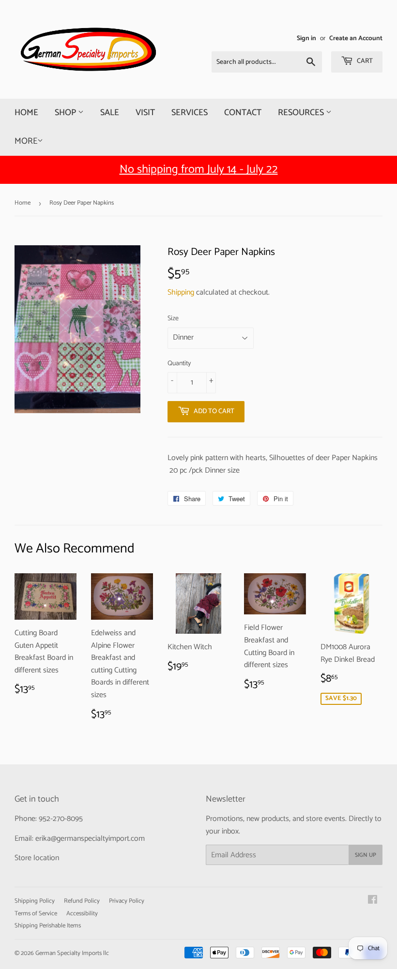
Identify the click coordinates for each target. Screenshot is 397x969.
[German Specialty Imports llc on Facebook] (372, 901)
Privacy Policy (126, 901)
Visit (145, 112)
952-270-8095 (61, 818)
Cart (364, 61)
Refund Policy (82, 901)
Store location (37, 858)
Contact (242, 112)
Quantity (179, 363)
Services (189, 112)
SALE (109, 112)
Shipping (181, 292)
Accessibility (82, 914)
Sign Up (365, 855)
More (26, 141)
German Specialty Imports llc (72, 953)
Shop (66, 112)
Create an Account (355, 38)
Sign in (306, 38)
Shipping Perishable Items (48, 926)
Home (26, 112)
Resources (302, 112)
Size (173, 318)
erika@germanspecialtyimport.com (90, 838)
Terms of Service (36, 914)
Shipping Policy (35, 901)
